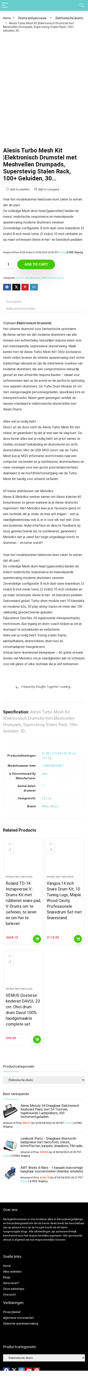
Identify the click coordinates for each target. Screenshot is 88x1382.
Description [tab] (13, 301)
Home (7, 18)
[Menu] (5, 5)
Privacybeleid (11, 1312)
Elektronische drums (69, 18)
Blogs (6, 1277)
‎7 (43, 786)
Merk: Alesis (50, 806)
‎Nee (44, 774)
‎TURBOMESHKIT (53, 766)
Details (62, 252)
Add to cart (36, 264)
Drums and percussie (32, 18)
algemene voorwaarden (18, 1317)
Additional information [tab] (21, 308)
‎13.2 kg (46, 798)
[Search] (82, 5)
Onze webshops (13, 1288)
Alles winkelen (12, 1271)
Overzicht (9, 1294)
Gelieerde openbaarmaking (20, 1323)
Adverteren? (11, 1283)
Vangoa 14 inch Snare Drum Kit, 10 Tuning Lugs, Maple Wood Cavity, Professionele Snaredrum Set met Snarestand (64, 900)
